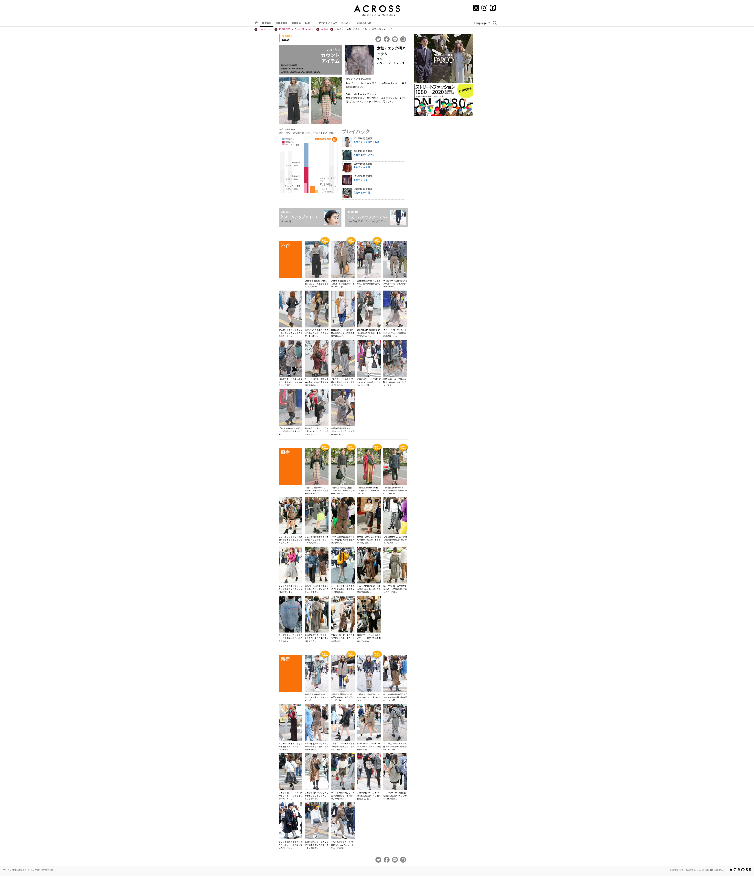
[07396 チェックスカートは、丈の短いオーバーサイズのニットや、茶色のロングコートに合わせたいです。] (317, 674)
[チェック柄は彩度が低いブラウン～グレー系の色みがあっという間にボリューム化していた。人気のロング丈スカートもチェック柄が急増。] (395, 674)
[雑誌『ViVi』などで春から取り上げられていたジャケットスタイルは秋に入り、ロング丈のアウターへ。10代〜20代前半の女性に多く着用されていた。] (395, 359)
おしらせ (346, 23)
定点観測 (266, 23)
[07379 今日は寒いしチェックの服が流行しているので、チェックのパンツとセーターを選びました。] (369, 260)
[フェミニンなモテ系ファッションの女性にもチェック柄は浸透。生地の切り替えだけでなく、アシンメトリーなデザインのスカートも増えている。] (290, 566)
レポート (309, 23)
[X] (476, 8)
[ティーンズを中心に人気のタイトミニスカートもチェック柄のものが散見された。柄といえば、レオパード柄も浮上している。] (343, 566)
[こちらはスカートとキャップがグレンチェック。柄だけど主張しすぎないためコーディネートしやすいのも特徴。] (343, 723)
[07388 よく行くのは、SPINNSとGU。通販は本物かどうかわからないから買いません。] (369, 467)
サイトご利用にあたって (15, 869)
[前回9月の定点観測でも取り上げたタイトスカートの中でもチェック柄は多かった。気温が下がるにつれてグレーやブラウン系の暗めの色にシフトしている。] (369, 310)
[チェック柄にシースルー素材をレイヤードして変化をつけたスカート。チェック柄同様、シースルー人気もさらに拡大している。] (290, 772)
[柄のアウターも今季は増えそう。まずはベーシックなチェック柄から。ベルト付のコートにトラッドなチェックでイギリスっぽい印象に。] (290, 359)
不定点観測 (281, 23)
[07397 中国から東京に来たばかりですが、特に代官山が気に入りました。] (343, 674)
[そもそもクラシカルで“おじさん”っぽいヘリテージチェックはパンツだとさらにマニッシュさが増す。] (343, 821)
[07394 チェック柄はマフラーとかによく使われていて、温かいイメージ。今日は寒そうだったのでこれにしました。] (395, 467)
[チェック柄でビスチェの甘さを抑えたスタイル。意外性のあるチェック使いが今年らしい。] (369, 772)
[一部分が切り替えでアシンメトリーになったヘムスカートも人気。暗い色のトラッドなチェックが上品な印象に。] (343, 408)
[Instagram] (484, 8)
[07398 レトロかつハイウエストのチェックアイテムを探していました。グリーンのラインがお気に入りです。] (369, 674)
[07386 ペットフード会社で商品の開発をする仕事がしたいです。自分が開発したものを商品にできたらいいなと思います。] (317, 467)
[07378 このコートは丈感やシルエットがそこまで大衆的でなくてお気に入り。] (343, 260)
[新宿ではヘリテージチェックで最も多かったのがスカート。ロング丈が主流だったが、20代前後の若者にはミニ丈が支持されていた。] (317, 821)
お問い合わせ (364, 23)
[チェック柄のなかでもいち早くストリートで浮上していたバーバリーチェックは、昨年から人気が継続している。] (290, 821)
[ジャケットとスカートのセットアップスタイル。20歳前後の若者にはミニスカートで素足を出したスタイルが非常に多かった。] (369, 723)
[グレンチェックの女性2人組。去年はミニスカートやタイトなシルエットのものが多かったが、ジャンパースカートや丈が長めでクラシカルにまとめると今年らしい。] (343, 359)
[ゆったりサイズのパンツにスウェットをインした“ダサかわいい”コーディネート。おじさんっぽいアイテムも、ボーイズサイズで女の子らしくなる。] (395, 260)
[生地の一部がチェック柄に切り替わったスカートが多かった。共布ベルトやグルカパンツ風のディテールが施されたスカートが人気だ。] (369, 516)
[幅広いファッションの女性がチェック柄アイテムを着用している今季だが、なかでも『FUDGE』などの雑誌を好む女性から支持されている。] (369, 615)
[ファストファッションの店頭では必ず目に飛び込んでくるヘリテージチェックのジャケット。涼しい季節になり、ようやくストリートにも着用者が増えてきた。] (290, 516)
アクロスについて (327, 23)
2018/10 (324, 29)
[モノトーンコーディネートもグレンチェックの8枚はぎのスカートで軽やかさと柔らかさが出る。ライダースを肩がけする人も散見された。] (395, 310)
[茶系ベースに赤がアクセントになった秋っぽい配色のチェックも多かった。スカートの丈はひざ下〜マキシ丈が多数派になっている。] (317, 566)
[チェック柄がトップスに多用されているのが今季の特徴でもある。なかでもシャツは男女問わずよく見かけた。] (317, 359)
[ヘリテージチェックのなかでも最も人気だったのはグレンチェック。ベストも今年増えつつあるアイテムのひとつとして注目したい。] (290, 723)
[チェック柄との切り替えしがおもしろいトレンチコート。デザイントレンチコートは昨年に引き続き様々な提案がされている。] (317, 772)
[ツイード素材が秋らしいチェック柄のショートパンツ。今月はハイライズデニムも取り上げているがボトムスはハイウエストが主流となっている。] (343, 772)
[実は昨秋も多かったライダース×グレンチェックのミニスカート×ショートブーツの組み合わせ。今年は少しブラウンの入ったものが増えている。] (290, 310)
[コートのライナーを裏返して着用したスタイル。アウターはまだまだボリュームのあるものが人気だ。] (395, 772)
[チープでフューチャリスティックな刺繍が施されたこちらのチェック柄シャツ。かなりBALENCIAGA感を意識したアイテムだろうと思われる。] (290, 615)
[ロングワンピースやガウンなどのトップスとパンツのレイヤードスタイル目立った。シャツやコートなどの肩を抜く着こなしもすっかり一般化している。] (395, 566)
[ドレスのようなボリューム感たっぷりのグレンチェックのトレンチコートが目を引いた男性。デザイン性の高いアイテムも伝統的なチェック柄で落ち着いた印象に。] (395, 723)
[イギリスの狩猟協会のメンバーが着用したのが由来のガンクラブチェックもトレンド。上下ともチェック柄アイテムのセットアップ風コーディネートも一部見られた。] (343, 516)
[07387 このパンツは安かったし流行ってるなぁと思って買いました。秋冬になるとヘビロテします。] (343, 467)
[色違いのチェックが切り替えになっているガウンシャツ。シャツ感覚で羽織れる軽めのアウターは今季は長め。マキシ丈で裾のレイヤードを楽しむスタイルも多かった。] (369, 359)
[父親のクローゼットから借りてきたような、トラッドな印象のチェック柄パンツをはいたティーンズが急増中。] (343, 615)
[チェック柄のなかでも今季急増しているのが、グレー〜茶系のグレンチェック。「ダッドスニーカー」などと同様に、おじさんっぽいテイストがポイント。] (317, 516)
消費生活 (296, 23)
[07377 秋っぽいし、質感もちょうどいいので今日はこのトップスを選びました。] (317, 260)
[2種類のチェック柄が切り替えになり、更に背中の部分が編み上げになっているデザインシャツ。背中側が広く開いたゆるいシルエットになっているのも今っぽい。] (343, 310)
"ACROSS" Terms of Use (41, 869)
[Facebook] (493, 8)
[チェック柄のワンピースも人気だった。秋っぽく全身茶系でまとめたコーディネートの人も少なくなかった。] (369, 566)
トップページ (265, 29)
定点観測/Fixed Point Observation (296, 29)
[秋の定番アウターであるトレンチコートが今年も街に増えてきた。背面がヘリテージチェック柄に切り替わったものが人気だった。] (317, 615)
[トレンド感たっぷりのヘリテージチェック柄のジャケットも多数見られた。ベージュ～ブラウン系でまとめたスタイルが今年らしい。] (317, 723)
